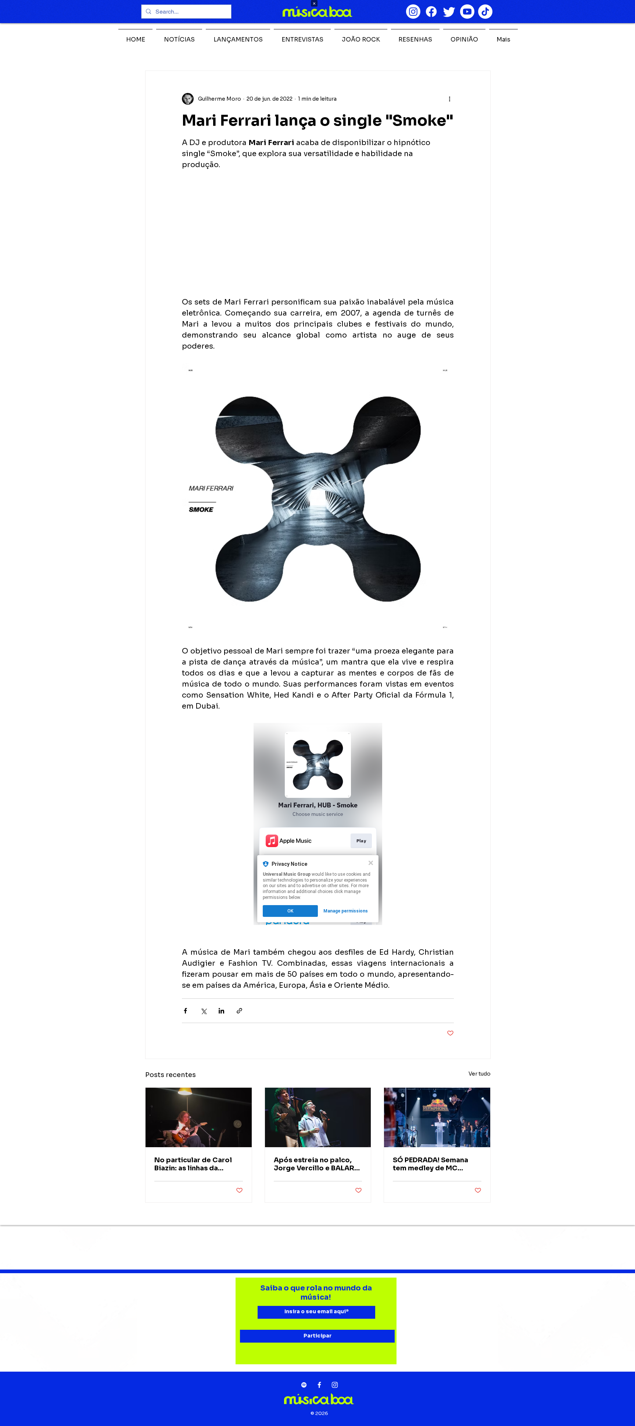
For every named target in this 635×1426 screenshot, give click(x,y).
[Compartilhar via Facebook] (185, 1010)
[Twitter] (449, 11)
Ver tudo (480, 1073)
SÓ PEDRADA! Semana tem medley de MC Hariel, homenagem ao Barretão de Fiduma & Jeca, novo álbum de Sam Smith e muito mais (436, 1164)
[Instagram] (413, 11)
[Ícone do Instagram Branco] (335, 1385)
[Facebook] (431, 11)
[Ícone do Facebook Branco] (319, 1385)
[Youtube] (467, 11)
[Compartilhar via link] (239, 1010)
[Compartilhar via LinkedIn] (221, 1010)
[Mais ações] (449, 98)
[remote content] (318, 233)
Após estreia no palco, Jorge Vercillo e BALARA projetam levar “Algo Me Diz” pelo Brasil (316, 1164)
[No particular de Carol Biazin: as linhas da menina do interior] (199, 1117)
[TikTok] (485, 11)
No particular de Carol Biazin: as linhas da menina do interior (193, 1164)
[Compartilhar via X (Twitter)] (203, 1010)
